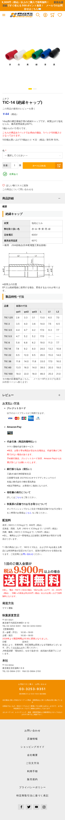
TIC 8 (7, 342)
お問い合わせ (32, 730)
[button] (38, 15)
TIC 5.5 (8, 336)
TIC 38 (7, 361)
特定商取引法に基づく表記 (32, 795)
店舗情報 (32, 738)
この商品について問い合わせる (17, 189)
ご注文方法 (32, 763)
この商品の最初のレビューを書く (18, 108)
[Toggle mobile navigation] (4, 15)
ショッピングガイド (33, 746)
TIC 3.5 (8, 330)
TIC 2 (7, 323)
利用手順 (32, 771)
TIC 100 (8, 373)
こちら (25, 378)
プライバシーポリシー (32, 787)
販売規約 (32, 779)
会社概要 (32, 754)
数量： (6, 165)
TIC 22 (7, 355)
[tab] (32, 198)
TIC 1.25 (8, 317)
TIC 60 (7, 367)
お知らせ (19, 647)
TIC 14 (7, 348)
